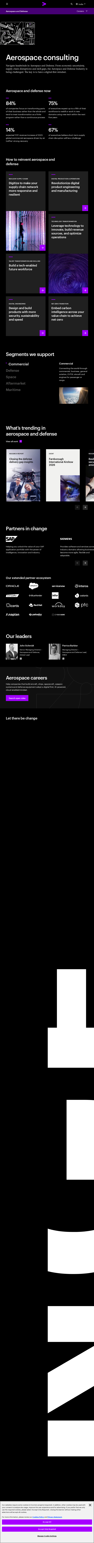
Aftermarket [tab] (15, 383)
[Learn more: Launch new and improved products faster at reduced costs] (26, 316)
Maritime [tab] (13, 389)
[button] (17, 698)
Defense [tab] (12, 370)
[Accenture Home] (44, 4)
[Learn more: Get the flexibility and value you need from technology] (68, 253)
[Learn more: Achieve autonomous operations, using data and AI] (68, 191)
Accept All (47, 1522)
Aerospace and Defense (17, 11)
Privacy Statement (55, 1517)
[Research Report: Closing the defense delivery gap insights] (23, 475)
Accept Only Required (47, 1529)
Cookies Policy (38, 1517)
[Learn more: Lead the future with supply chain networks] (26, 211)
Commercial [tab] (19, 364)
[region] (47, 1522)
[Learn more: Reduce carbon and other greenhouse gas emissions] (68, 316)
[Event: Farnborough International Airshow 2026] (63, 475)
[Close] (90, 1505)
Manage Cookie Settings (47, 1536)
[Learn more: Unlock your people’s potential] (26, 273)
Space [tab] (11, 376)
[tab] (73, 386)
